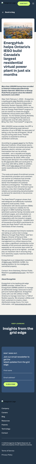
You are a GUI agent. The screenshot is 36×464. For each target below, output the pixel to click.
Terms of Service (8, 451)
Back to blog (10, 12)
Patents (5, 425)
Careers (5, 412)
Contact (24, 3)
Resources (6, 421)
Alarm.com (7, 262)
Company (5, 408)
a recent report (17, 143)
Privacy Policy (7, 455)
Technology (6, 429)
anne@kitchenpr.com (17, 273)
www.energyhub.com (23, 304)
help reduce (15, 166)
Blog (3, 417)
